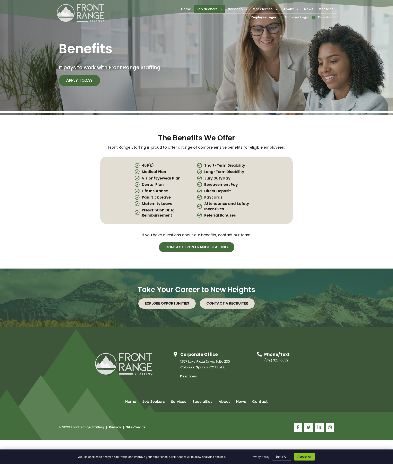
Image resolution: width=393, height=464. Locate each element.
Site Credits (136, 427)
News (310, 10)
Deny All (281, 456)
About (292, 10)
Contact (327, 10)
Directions (188, 376)
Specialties (266, 10)
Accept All (304, 456)
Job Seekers (210, 10)
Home (187, 10)
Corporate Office (199, 354)
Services (239, 10)
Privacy (115, 427)
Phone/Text (277, 354)
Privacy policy (260, 456)
